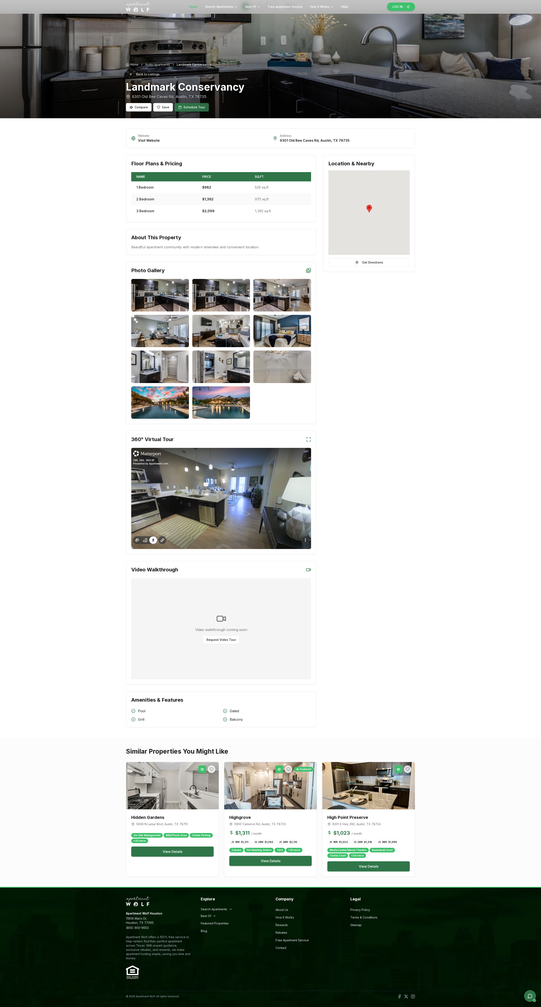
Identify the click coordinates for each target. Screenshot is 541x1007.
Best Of (250, 6)
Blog (204, 931)
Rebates (281, 932)
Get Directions (372, 262)
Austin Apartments (157, 64)
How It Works (319, 6)
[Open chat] (530, 996)
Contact (281, 948)
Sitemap (356, 925)
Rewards (282, 925)
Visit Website (149, 140)
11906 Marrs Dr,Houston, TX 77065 (140, 920)
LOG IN (397, 6)
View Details (172, 851)
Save (165, 107)
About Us (282, 910)
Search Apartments (219, 6)
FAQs (344, 6)
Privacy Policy (360, 910)
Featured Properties (215, 923)
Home (193, 6)
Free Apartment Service (285, 6)
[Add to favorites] (211, 769)
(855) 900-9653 (137, 928)
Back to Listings (148, 74)
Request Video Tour (221, 639)
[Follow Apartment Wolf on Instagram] (413, 996)
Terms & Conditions (363, 917)
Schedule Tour (194, 107)
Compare (141, 107)
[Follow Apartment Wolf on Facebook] (399, 996)
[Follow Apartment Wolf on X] (406, 996)
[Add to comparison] (202, 769)
